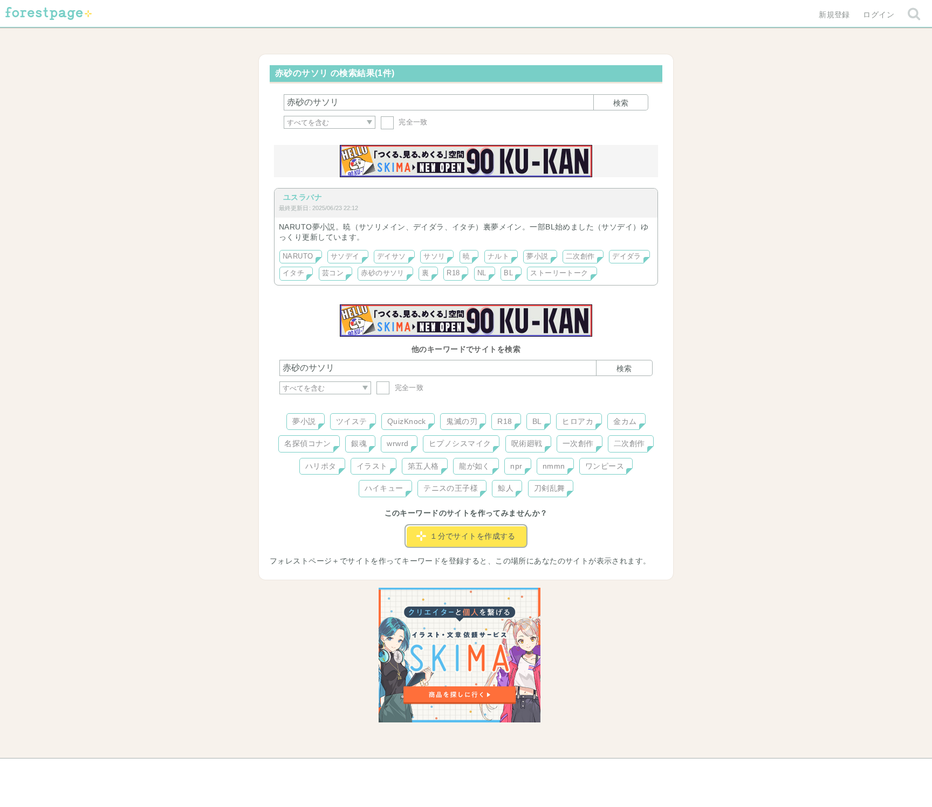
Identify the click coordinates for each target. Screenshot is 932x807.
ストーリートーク (559, 273)
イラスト (372, 466)
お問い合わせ (388, 770)
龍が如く (474, 466)
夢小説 (537, 256)
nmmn (554, 466)
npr (516, 466)
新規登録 (834, 14)
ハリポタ (321, 466)
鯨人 (505, 488)
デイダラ (626, 256)
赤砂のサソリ (383, 273)
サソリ (434, 256)
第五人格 (423, 466)
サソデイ (345, 256)
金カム (624, 421)
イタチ (293, 273)
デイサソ (391, 256)
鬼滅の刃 (461, 421)
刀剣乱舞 (549, 488)
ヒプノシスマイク (460, 443)
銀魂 (359, 443)
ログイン (878, 14)
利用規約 (450, 770)
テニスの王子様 (450, 488)
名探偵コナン (307, 443)
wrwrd (397, 443)
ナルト (498, 256)
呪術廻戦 (527, 443)
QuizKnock (406, 421)
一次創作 (578, 443)
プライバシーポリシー (582, 770)
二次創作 (580, 256)
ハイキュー (384, 488)
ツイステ (351, 421)
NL (481, 273)
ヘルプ (328, 770)
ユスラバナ (302, 197)
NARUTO (298, 256)
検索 (620, 103)
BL (508, 273)
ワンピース (604, 466)
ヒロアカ (577, 421)
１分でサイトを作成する (473, 536)
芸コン (333, 273)
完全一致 (412, 122)
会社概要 (507, 770)
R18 (453, 273)
